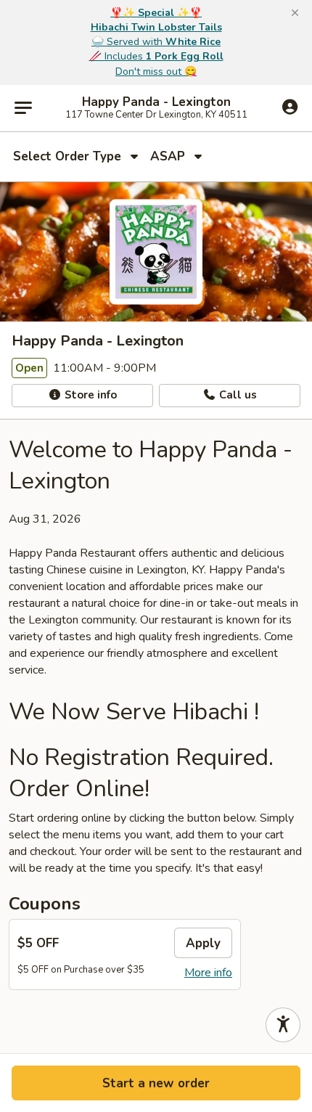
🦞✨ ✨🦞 (156, 13)
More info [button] (208, 973)
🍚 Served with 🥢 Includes (156, 41)
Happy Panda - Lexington (156, 102)
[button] (295, 13)
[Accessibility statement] (283, 1024)
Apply (203, 943)
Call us (236, 395)
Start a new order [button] (156, 1083)
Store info (89, 395)
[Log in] (290, 107)
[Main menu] (23, 108)
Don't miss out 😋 (156, 71)
